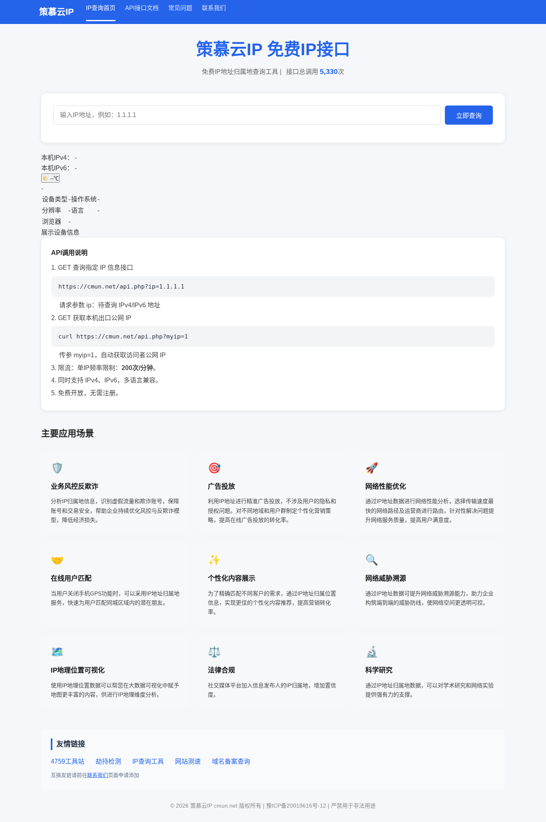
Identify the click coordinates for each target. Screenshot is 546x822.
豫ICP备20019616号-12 (297, 805)
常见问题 (180, 7)
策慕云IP (56, 12)
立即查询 (469, 115)
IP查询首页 (101, 7)
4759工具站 (67, 761)
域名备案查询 (231, 761)
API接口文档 (142, 7)
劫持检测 (108, 761)
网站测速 (188, 761)
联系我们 (214, 7)
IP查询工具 (148, 761)
